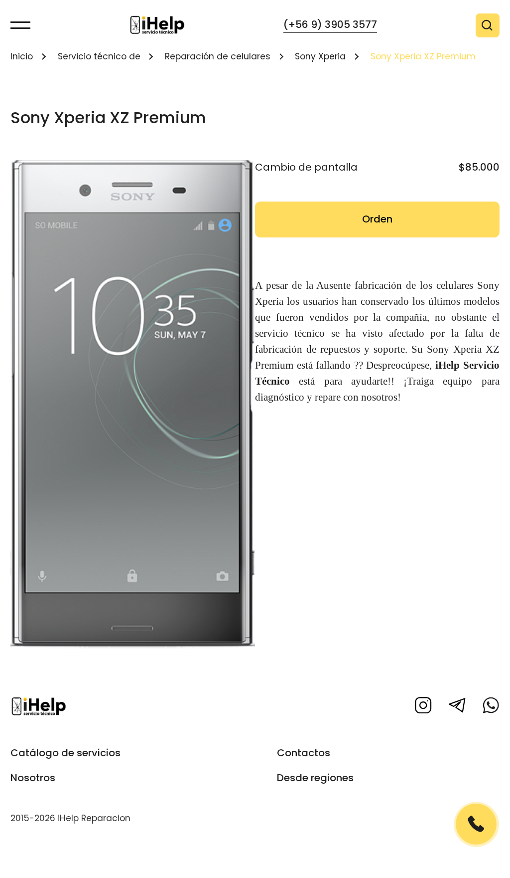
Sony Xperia (320, 56)
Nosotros (32, 778)
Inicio (21, 56)
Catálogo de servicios (65, 753)
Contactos (303, 753)
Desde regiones (315, 778)
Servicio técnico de (99, 56)
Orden (377, 219)
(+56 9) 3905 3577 (330, 24)
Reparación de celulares (217, 56)
